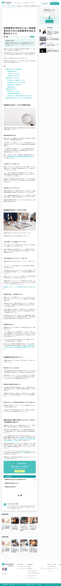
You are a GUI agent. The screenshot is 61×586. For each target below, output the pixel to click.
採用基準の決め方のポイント (11, 89)
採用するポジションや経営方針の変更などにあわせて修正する (19, 95)
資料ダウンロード (54, 3)
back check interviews (32, 575)
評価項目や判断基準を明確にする (13, 93)
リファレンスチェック (21, 566)
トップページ (4, 5)
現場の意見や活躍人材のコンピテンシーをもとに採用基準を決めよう (19, 98)
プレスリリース (55, 568)
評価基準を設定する (11, 86)
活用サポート (50, 568)
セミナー (42, 566)
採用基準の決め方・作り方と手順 (12, 78)
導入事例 (29, 566)
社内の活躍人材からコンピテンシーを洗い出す (16, 82)
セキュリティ (50, 570)
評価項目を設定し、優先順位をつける (14, 84)
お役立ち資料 (44, 3)
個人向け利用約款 (12, 584)
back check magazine (11, 5)
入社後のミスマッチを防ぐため (13, 73)
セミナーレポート (44, 568)
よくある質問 (50, 566)
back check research (31, 577)
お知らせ (54, 566)
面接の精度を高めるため (12, 71)
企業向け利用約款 (5, 584)
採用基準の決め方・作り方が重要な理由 (13, 69)
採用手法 (32, 36)
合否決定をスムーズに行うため (13, 75)
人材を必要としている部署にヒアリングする (16, 80)
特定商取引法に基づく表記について (31, 584)
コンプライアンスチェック (22, 568)
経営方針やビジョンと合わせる (13, 91)
